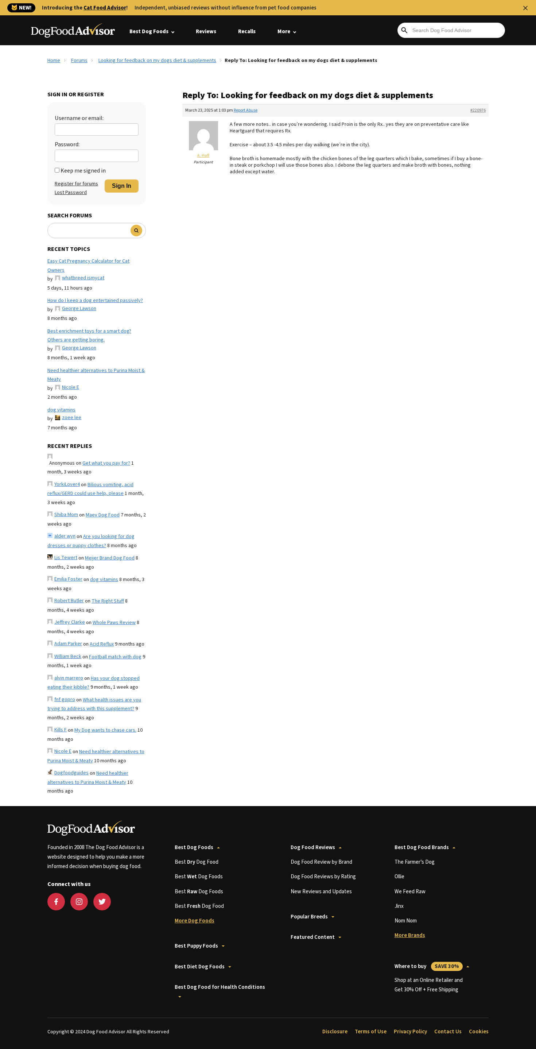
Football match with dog (115, 657)
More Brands (410, 935)
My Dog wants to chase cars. (105, 730)
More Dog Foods (194, 921)
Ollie (399, 876)
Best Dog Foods (148, 31)
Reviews (206, 31)
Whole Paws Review (114, 622)
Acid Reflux (102, 644)
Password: (67, 144)
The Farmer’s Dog (415, 862)
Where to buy (427, 966)
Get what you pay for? (106, 463)
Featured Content (313, 937)
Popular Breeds (309, 917)
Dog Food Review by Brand (321, 862)
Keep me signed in (83, 171)
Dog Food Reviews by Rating (323, 876)
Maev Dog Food (103, 515)
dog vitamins (61, 410)
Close (525, 8)
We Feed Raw (410, 891)
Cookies (479, 1031)
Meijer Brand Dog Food (110, 558)
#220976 (478, 110)
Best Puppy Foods (196, 946)
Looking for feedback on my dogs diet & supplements (157, 60)
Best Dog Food (196, 862)
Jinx (399, 906)
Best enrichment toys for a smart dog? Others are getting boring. (89, 336)
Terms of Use (371, 1031)
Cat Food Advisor (104, 8)
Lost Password (71, 192)
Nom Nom (406, 921)
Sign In (121, 186)
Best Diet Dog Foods (200, 967)
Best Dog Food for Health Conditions (220, 987)
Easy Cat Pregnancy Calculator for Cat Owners (88, 266)
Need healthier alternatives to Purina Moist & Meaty (96, 375)
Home (53, 60)
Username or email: (79, 118)
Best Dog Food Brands (422, 847)
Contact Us (448, 1031)
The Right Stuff (108, 601)
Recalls (247, 31)
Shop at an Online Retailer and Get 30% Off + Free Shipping (429, 985)
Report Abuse (245, 110)
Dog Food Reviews (313, 847)
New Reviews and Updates (321, 891)
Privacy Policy (410, 1031)
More (283, 31)
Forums (79, 60)
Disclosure (334, 1031)
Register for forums (76, 183)
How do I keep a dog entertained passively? (95, 300)
